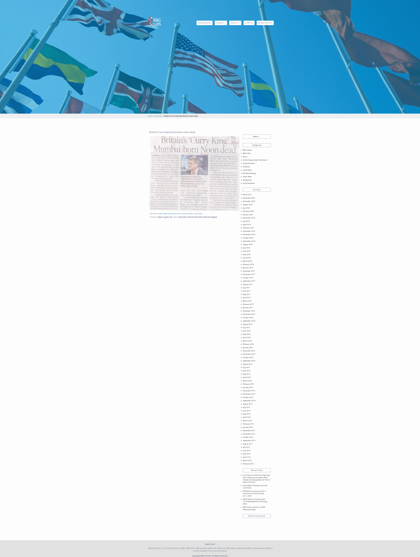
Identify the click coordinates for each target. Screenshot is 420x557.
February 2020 (248, 211)
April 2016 (247, 337)
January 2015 (248, 387)
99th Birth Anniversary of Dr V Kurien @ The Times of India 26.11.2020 (254, 493)
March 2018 (247, 261)
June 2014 (246, 411)
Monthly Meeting (249, 173)
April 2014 (247, 417)
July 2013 (246, 447)
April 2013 (247, 457)
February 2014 (248, 424)
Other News (247, 176)
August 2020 (247, 204)
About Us (234, 23)
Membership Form (265, 23)
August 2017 (247, 284)
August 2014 (247, 404)
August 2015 (247, 364)
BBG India (176, 214)
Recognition (247, 180)
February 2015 (248, 384)
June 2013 (246, 450)
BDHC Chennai (154, 548)
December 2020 (249, 198)
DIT (163, 548)
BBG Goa (221, 548)
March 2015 (247, 381)
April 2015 (247, 377)
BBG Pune (212, 548)
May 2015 (246, 374)
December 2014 (249, 391)
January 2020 (248, 214)
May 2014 (246, 414)
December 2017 (249, 271)
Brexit (245, 157)
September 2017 (249, 281)
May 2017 (246, 294)
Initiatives (219, 23)
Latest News (158, 116)
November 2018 (249, 234)
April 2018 (247, 258)
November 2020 (249, 201)
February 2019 (248, 228)
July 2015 (246, 367)
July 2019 (246, 221)
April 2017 (247, 297)
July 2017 (246, 288)
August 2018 (247, 244)
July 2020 (246, 208)
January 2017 (248, 307)
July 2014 (246, 407)
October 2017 (248, 278)
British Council (172, 548)
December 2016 (249, 311)
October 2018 (248, 238)
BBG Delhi (190, 548)
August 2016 (247, 324)
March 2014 (247, 420)
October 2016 (248, 317)
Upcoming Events (204, 23)
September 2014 (249, 400)
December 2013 (249, 430)
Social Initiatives (249, 183)
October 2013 (248, 437)
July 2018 (246, 248)
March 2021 (247, 194)
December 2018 (249, 231)
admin (161, 214)
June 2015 (246, 371)
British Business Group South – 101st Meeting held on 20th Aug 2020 (255, 501)
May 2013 (246, 454)
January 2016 (248, 347)
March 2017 (247, 301)
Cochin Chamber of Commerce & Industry (210, 551)
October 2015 (248, 357)
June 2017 (246, 291)
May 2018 (246, 254)
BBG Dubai (231, 548)
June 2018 (246, 251)
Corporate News (187, 214)
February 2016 (248, 344)
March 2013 (247, 460)
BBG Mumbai (201, 548)
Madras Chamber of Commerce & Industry (254, 548)
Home (150, 116)
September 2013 (249, 440)
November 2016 (249, 314)
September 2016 (249, 321)
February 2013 (248, 464)
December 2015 (249, 351)
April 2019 (247, 224)
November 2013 (249, 434)
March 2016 (247, 341)
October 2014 (248, 397)
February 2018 (248, 264)
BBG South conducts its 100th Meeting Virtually (254, 508)
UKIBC (182, 548)
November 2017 (249, 274)
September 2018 (249, 241)
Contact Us (249, 23)
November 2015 (249, 354)
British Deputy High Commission (255, 160)
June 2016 (246, 331)
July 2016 (246, 327)
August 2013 (247, 444)
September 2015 (249, 361)
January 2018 (248, 268)
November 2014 (249, 394)
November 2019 (249, 218)
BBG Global (168, 214)
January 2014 (248, 427)
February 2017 (248, 304)
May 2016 (246, 334)
